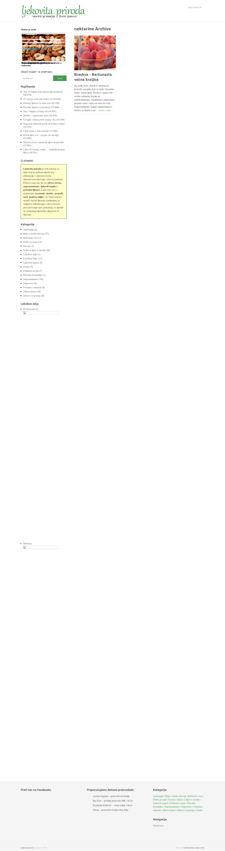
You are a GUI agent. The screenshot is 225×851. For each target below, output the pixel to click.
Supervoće (28, 283)
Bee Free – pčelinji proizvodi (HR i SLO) (113, 800)
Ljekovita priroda (27, 847)
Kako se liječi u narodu (34, 250)
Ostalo (26, 266)
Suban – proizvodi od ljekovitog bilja (110, 809)
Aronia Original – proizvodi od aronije (111, 796)
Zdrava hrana (29, 291)
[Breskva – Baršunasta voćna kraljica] (95, 53)
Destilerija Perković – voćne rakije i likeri (112, 805)
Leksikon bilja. (30, 258)
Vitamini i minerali (32, 287)
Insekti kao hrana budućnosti (36, 35)
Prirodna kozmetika (32, 274)
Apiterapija (28, 229)
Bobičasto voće (30, 237)
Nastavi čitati (29, 49)
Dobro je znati (30, 241)
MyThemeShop (189, 847)
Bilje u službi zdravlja (33, 233)
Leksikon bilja (30, 254)
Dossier (27, 246)
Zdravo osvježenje (32, 295)
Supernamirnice (30, 279)
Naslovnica (194, 7)
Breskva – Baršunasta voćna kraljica (93, 77)
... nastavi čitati (103, 110)
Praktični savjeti (31, 270)
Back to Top (200, 847)
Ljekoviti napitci (31, 262)
